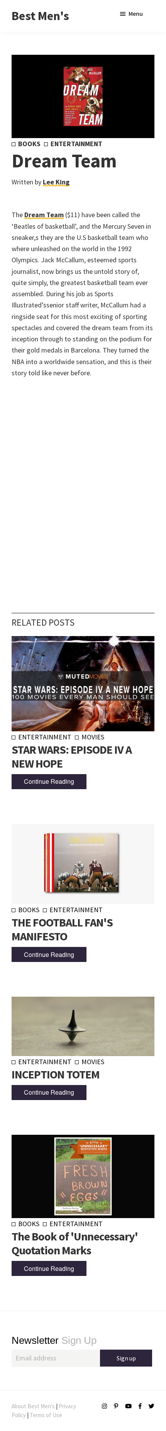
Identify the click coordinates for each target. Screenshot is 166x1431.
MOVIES (92, 736)
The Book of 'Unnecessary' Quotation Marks (75, 1243)
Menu (136, 13)
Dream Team (44, 214)
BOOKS (29, 143)
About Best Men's (33, 1406)
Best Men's (40, 16)
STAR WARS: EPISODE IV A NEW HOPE (72, 756)
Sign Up (54, 1340)
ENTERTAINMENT (76, 143)
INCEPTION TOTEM (56, 1074)
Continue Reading (49, 781)
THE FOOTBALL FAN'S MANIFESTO (62, 929)
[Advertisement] (83, 484)
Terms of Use (46, 1415)
